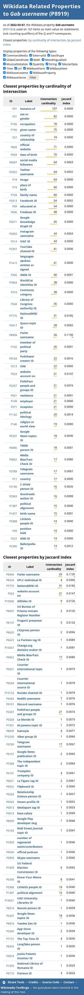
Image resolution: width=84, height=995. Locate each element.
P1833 (10, 842)
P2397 (13, 249)
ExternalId (39, 55)
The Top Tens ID (28, 939)
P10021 (9, 900)
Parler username (28, 574)
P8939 (10, 821)
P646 (14, 212)
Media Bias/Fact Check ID (26, 459)
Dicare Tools (16, 982)
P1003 (10, 966)
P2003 (13, 233)
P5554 (10, 683)
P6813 (10, 807)
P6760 (10, 879)
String (53, 64)
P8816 (10, 923)
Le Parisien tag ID (29, 640)
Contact (68, 982)
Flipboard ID (25, 786)
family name (28, 195)
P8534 (10, 580)
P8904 (13, 335)
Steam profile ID (28, 802)
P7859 (13, 282)
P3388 (13, 521)
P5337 (13, 436)
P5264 (10, 794)
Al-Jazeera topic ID (29, 725)
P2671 (13, 222)
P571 (14, 407)
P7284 (10, 763)
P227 (14, 538)
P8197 (10, 623)
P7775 (13, 316)
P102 (14, 347)
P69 (14, 206)
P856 (14, 147)
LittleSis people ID (29, 887)
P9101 (10, 704)
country (25, 479)
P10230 (9, 736)
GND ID (25, 538)
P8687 (13, 162)
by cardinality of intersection (47, 40)
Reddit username (28, 698)
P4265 (10, 698)
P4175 (10, 973)
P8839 (10, 731)
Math (36, 60)
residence (26, 395)
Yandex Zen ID (27, 923)
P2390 (13, 546)
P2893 (10, 858)
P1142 (13, 414)
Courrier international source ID (26, 683)
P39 (14, 531)
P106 (14, 124)
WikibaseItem (58, 68)
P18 (14, 179)
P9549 (10, 852)
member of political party (27, 347)
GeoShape (57, 55)
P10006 (9, 601)
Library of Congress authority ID (28, 304)
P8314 (10, 908)
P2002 (13, 172)
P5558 (10, 719)
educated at (28, 206)
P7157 (10, 939)
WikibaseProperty (44, 73)
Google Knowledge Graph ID (27, 222)
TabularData (70, 64)
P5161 (10, 773)
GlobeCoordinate (17, 60)
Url (20, 68)
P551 (14, 395)
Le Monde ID (25, 719)
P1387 (13, 506)
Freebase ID (28, 212)
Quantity (38, 64)
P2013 (13, 200)
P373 (14, 292)
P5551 (10, 669)
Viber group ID (27, 736)
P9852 (13, 459)
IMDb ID (25, 275)
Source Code (50, 982)
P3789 (13, 471)
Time (9, 68)
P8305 (10, 946)
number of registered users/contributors (30, 842)
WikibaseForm (36, 68)
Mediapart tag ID (28, 807)
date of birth (28, 155)
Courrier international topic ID (29, 669)
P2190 (13, 486)
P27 (14, 137)
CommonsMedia (17, 55)
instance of (27, 109)
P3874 (10, 956)
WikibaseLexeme (17, 73)
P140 (14, 424)
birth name (27, 513)
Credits (33, 982)
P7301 (10, 725)
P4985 (13, 448)
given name (28, 130)
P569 (14, 155)
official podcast (27, 852)
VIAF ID (25, 241)
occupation (27, 124)
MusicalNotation (17, 64)
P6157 (10, 754)
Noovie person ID (29, 908)
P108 (14, 401)
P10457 (9, 648)
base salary (24, 813)
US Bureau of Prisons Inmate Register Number (28, 611)
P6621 (10, 781)
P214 (14, 241)
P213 (14, 366)
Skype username (28, 858)
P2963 (13, 496)
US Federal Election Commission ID (27, 867)
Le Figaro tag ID (27, 781)
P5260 (10, 931)
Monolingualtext (55, 60)
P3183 (10, 830)
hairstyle (23, 731)
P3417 (13, 325)
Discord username (29, 704)
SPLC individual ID (29, 580)
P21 (14, 116)
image (24, 179)
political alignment (29, 893)
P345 (14, 275)
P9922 (10, 786)
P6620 (10, 632)
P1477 (13, 513)
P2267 (13, 386)
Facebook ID (28, 200)
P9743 (13, 358)
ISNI (23, 366)
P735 (14, 130)
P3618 (10, 813)
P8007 (10, 611)
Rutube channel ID (29, 693)
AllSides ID (24, 601)
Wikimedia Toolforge (15, 988)
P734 (14, 195)
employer (26, 401)
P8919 (8, 29)
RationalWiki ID (27, 586)
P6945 (10, 802)
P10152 (9, 693)
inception (26, 407)
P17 (14, 479)
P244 (14, 304)
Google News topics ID (28, 436)
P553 (14, 374)
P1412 (13, 263)
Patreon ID (24, 973)
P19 (14, 187)
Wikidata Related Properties (41, 6)
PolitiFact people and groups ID (27, 385)
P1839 (10, 867)
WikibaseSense (16, 77)
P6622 (10, 640)
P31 (14, 109)
